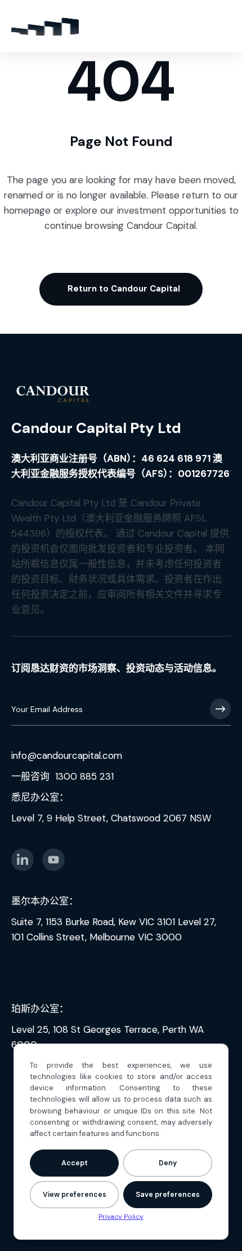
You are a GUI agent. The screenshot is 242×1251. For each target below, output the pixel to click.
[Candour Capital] (45, 26)
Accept (74, 1163)
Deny (168, 1163)
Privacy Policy (121, 1216)
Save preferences (168, 1194)
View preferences (74, 1194)
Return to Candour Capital (124, 288)
